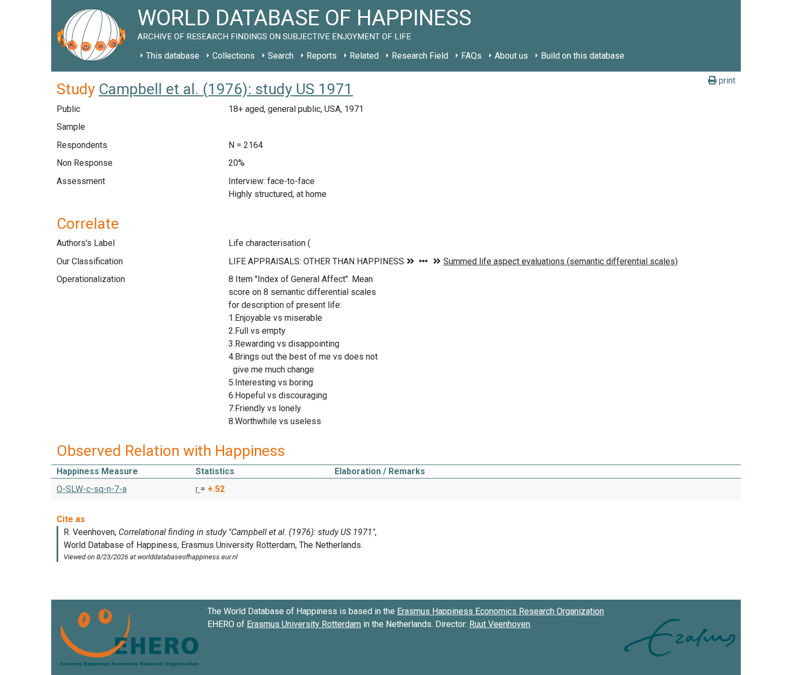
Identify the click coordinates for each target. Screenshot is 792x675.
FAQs (471, 56)
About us (511, 56)
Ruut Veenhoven (499, 624)
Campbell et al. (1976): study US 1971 (226, 89)
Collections (233, 56)
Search (281, 56)
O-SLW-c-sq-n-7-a (92, 489)
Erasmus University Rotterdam (304, 624)
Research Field (420, 56)
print (726, 80)
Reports (322, 56)
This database (172, 56)
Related (364, 56)
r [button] (198, 489)
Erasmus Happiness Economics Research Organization (500, 611)
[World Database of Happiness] (94, 36)
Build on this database (582, 56)
